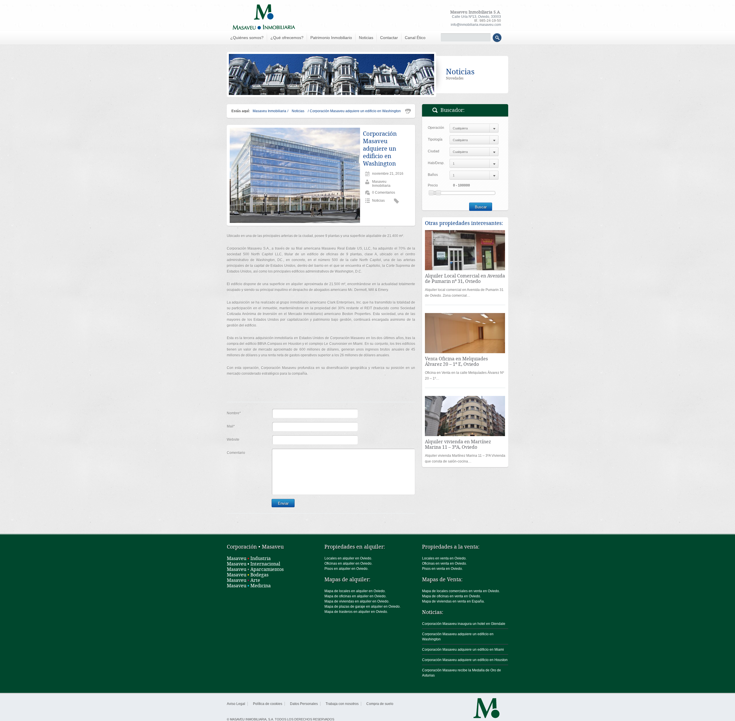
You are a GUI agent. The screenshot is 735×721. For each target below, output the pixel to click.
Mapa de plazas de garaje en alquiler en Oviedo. (362, 607)
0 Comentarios (383, 193)
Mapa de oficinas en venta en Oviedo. (451, 596)
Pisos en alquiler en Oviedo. (346, 569)
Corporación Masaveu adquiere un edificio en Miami (463, 650)
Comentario (236, 453)
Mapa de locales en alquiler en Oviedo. (355, 591)
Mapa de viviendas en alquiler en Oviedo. (356, 601)
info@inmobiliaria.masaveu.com (476, 25)
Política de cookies (267, 704)
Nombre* (234, 413)
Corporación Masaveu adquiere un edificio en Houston (465, 660)
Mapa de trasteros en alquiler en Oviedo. (356, 612)
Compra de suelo (379, 704)
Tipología (435, 139)
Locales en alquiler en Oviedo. (348, 558)
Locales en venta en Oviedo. (444, 558)
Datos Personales (304, 704)
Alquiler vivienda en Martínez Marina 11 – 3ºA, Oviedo (458, 444)
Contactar (389, 37)
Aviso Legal (236, 704)
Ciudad (433, 151)
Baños (433, 175)
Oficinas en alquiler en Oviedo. (348, 563)
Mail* (231, 426)
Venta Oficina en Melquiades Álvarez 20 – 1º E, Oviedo (456, 361)
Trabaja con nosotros (342, 704)
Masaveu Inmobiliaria (269, 111)
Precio (433, 185)
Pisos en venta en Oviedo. (442, 569)
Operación (436, 128)
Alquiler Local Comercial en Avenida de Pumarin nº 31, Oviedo (465, 278)
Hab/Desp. (436, 163)
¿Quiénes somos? (247, 37)
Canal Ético (415, 37)
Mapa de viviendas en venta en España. (453, 601)
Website (233, 440)
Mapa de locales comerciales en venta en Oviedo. (461, 591)
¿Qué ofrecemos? (286, 37)
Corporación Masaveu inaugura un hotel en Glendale (463, 624)
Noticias (366, 37)
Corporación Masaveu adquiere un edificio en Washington (380, 148)
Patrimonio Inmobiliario (331, 37)
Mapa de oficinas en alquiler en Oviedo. (355, 596)
